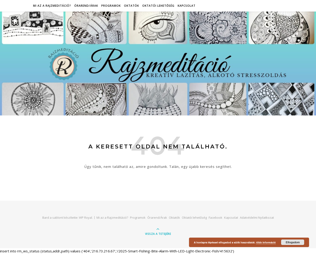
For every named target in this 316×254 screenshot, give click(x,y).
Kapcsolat (186, 6)
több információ (266, 242)
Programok (111, 6)
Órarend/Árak (86, 6)
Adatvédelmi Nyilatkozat (257, 217)
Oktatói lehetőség (158, 6)
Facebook (215, 217)
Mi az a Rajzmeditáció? (52, 6)
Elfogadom (293, 242)
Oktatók (131, 6)
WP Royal (85, 217)
